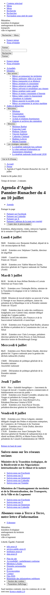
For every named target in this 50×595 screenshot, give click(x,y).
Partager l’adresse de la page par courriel (24, 221)
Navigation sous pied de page (19, 16)
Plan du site (12, 559)
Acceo (9, 568)
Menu (9, 6)
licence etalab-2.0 (17, 591)
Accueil (10, 164)
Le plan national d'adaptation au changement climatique (26, 150)
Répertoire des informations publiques (23, 578)
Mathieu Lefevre (19, 139)
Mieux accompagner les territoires (27, 76)
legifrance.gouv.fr (14, 551)
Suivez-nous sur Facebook (18, 473)
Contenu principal (14, 3)
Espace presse (13, 40)
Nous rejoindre (13, 42)
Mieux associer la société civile (25, 101)
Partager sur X (13, 219)
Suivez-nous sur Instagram (18, 478)
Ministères (12, 109)
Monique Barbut (19, 126)
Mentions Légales (14, 563)
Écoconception (13, 571)
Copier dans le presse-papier (19, 224)
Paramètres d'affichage (17, 584)
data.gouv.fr (12, 554)
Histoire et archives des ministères (27, 121)
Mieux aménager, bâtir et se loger (26, 78)
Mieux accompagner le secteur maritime (29, 103)
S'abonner (11, 522)
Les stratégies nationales (18, 144)
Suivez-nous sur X (15, 475)
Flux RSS (11, 576)
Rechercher (12, 13)
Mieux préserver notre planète (25, 86)
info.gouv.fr (12, 546)
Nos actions (12, 73)
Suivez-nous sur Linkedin (18, 480)
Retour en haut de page (11, 446)
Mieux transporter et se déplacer (26, 81)
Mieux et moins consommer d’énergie (28, 93)
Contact (10, 573)
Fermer (5, 48)
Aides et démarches (15, 106)
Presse (9, 166)
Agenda (10, 204)
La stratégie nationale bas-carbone (27, 147)
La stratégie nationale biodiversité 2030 (29, 154)
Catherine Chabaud (20, 136)
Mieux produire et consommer (25, 83)
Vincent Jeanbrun (20, 134)
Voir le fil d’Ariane (9, 159)
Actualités (11, 68)
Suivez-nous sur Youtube (17, 483)
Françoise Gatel (19, 129)
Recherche (11, 11)
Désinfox (11, 71)
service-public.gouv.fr (16, 549)
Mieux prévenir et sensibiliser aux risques (30, 88)
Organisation (17, 114)
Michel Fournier (19, 141)
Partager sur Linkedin (16, 216)
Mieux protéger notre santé (24, 91)
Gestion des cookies (16, 581)
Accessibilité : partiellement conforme (23, 561)
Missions (16, 111)
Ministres (11, 124)
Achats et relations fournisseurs (25, 119)
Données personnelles (16, 566)
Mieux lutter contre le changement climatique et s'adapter (27, 97)
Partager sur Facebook (16, 214)
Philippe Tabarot (19, 131)
